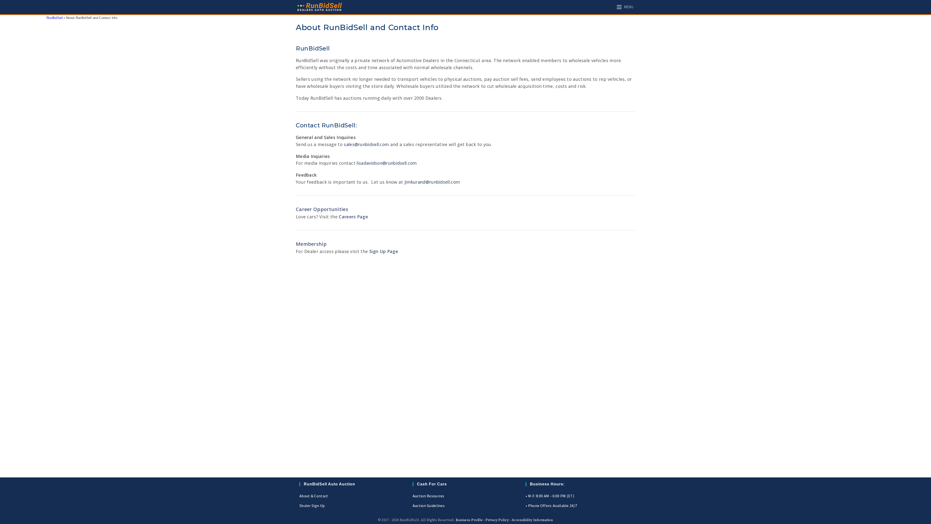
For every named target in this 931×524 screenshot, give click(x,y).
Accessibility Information (532, 520)
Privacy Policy (497, 520)
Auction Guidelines (429, 505)
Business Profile (469, 520)
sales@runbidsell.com (366, 144)
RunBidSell (55, 18)
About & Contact (313, 495)
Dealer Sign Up (312, 505)
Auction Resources (428, 495)
